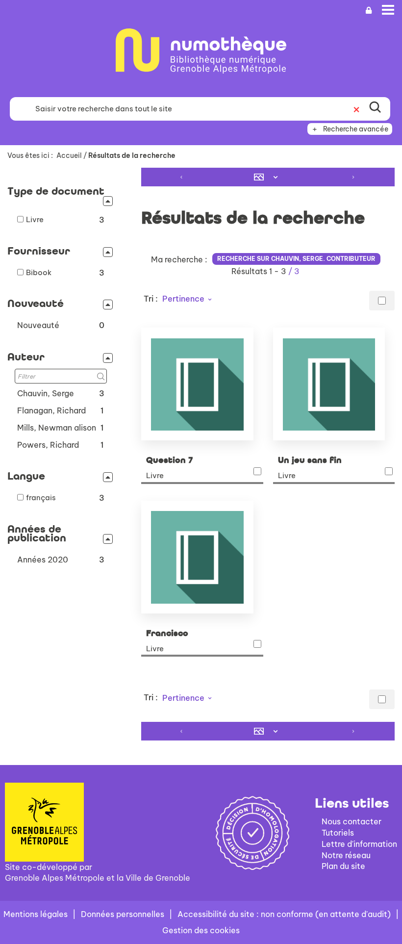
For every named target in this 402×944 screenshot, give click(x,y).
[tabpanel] (201, 455)
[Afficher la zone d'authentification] (369, 10)
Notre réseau (346, 855)
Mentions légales (35, 914)
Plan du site (343, 866)
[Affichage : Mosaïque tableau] (268, 177)
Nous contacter (351, 821)
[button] (60, 325)
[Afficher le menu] (388, 10)
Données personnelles (122, 914)
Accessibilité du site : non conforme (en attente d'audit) (284, 914)
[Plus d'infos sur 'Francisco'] (202, 557)
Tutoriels (338, 833)
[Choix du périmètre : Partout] (19, 109)
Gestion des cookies (201, 930)
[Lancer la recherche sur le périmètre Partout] (375, 109)
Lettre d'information (359, 844)
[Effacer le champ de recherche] (356, 109)
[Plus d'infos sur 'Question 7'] (202, 384)
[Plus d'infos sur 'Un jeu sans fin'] (334, 384)
